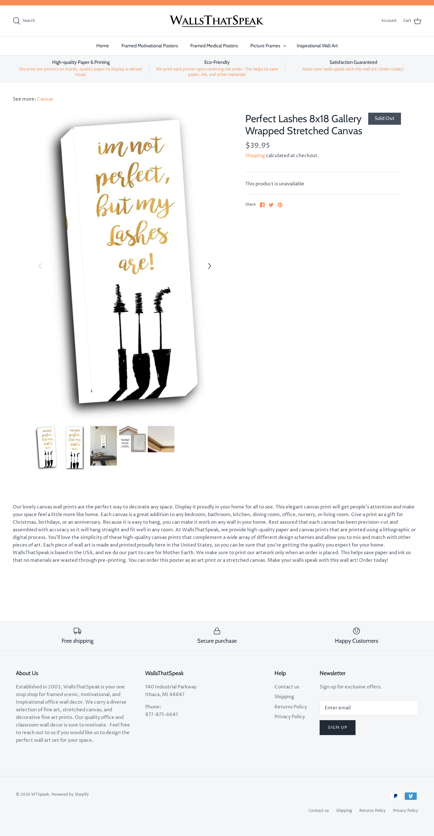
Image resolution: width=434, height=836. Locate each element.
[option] (125, 266)
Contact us (287, 687)
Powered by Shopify (70, 794)
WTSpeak (40, 794)
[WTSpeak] (217, 21)
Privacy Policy (290, 716)
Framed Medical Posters (214, 46)
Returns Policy (291, 707)
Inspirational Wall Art (317, 46)
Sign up (337, 727)
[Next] (210, 266)
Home (102, 46)
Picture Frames (265, 46)
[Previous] (40, 266)
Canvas (45, 99)
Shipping (255, 155)
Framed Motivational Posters (149, 46)
